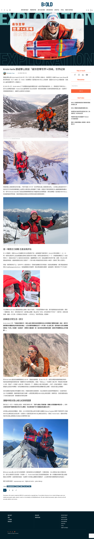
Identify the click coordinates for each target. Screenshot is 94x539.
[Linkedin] (7, 10)
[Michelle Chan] (5, 73)
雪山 (30, 486)
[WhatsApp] (12, 490)
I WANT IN (81, 91)
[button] (91, 10)
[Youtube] (10, 10)
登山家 (25, 486)
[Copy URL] (16, 490)
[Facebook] (2, 10)
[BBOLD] (47, 4)
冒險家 (17, 486)
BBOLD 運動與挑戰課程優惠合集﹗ (80, 108)
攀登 (21, 486)
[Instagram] (4, 10)
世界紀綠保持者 (10, 486)
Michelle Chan (11, 73)
